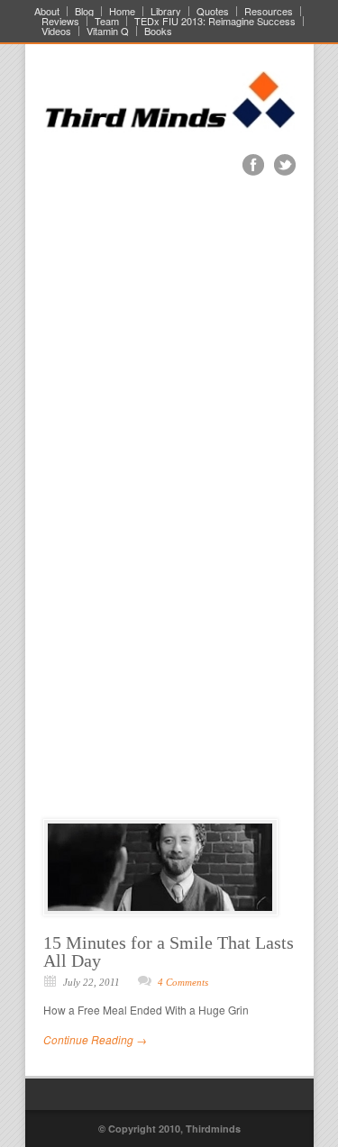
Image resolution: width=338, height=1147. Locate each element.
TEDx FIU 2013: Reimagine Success (215, 21)
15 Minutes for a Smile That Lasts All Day (168, 951)
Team (107, 21)
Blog (84, 11)
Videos (56, 31)
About (46, 11)
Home (122, 11)
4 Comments (183, 982)
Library (166, 11)
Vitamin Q (108, 31)
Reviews (60, 21)
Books (158, 31)
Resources (268, 11)
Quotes (212, 11)
